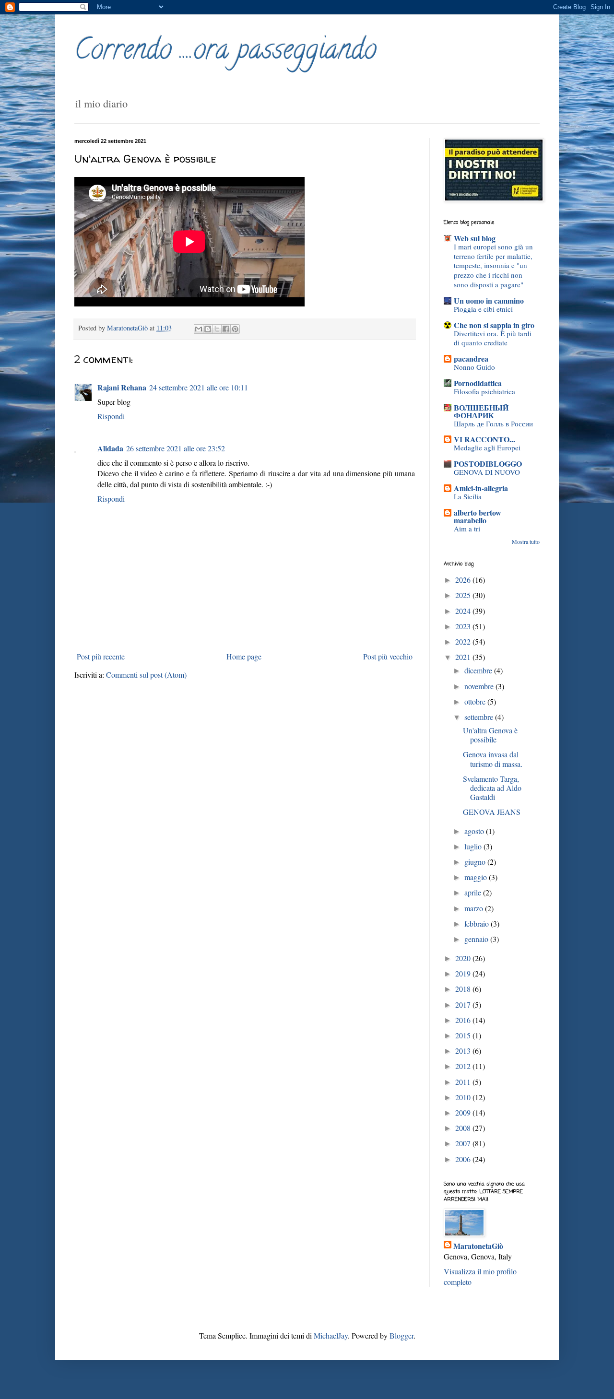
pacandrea (471, 358)
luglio (474, 846)
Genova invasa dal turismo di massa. (492, 758)
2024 (463, 611)
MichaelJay (331, 1335)
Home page (243, 656)
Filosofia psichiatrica (484, 391)
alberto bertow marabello (477, 516)
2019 (463, 973)
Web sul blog (475, 238)
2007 (463, 1143)
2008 (463, 1128)
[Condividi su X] (217, 329)
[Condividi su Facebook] (226, 329)
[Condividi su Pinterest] (235, 329)
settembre (479, 717)
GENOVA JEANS (491, 812)
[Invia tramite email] (198, 329)
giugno (475, 862)
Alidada (110, 448)
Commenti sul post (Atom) (146, 675)
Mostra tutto (526, 541)
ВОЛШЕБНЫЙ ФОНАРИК (481, 411)
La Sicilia (468, 496)
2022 (463, 641)
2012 (463, 1066)
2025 (463, 595)
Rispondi (111, 416)
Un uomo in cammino (489, 300)
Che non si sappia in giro (494, 324)
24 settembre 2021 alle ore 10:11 (198, 387)
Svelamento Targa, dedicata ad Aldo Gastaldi (492, 788)
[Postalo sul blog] (208, 329)
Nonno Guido (474, 367)
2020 (463, 958)
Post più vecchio (388, 656)
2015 (463, 1035)
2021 (463, 657)
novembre (480, 686)
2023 (463, 626)
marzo (474, 908)
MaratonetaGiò (478, 1246)
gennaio (477, 939)
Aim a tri (467, 528)
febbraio (477, 923)
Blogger (401, 1335)
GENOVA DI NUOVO (487, 472)
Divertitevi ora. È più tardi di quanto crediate (492, 338)
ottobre (475, 701)
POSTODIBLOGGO (488, 463)
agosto (475, 831)
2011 (463, 1082)
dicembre (479, 670)
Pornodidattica (478, 382)
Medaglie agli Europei (487, 447)
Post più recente (101, 656)
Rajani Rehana (121, 387)
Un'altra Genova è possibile (490, 734)
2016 (463, 1020)
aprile (473, 892)
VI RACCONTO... (484, 439)
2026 (463, 580)
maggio (476, 877)
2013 (463, 1051)
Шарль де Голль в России (493, 423)
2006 (463, 1159)
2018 (463, 989)
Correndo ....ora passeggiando (225, 52)
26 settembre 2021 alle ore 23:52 (175, 448)
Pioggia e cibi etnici (483, 309)
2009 (463, 1112)
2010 (463, 1097)
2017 (463, 1004)
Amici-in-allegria (481, 488)
